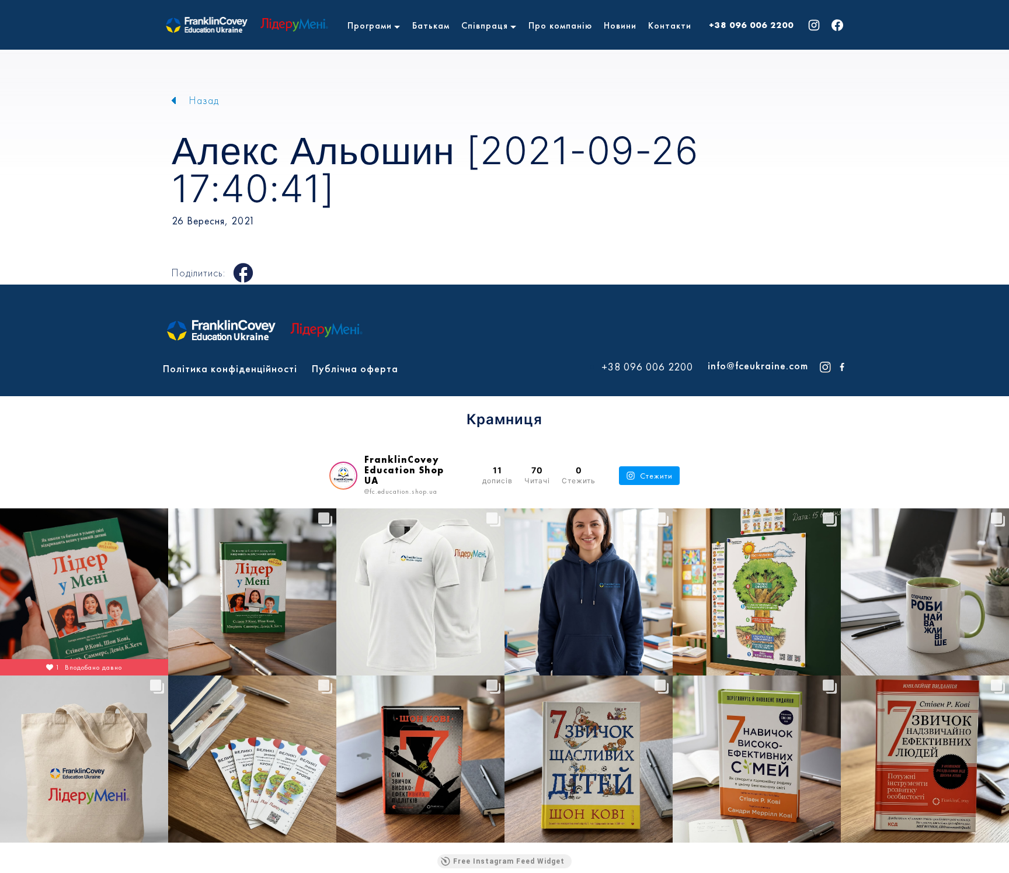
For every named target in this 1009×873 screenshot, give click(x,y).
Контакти (669, 25)
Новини (620, 25)
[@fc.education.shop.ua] (343, 475)
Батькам (431, 25)
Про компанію (560, 25)
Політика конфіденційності (230, 368)
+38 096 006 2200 (751, 25)
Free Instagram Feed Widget (509, 861)
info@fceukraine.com (758, 365)
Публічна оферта (355, 368)
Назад (204, 100)
